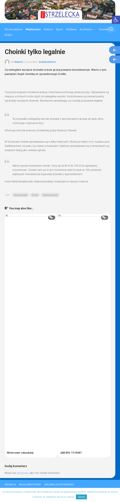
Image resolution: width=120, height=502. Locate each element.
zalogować (22, 472)
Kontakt (104, 29)
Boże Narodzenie (20, 195)
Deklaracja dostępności (59, 484)
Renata (18, 62)
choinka (35, 195)
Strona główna (13, 29)
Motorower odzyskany (20, 452)
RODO (8, 35)
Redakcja (10, 484)
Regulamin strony (30, 484)
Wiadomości (33, 29)
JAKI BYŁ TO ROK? (71, 452)
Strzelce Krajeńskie (50, 195)
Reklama (71, 29)
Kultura (48, 29)
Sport (59, 29)
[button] (116, 20)
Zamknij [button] (81, 497)
